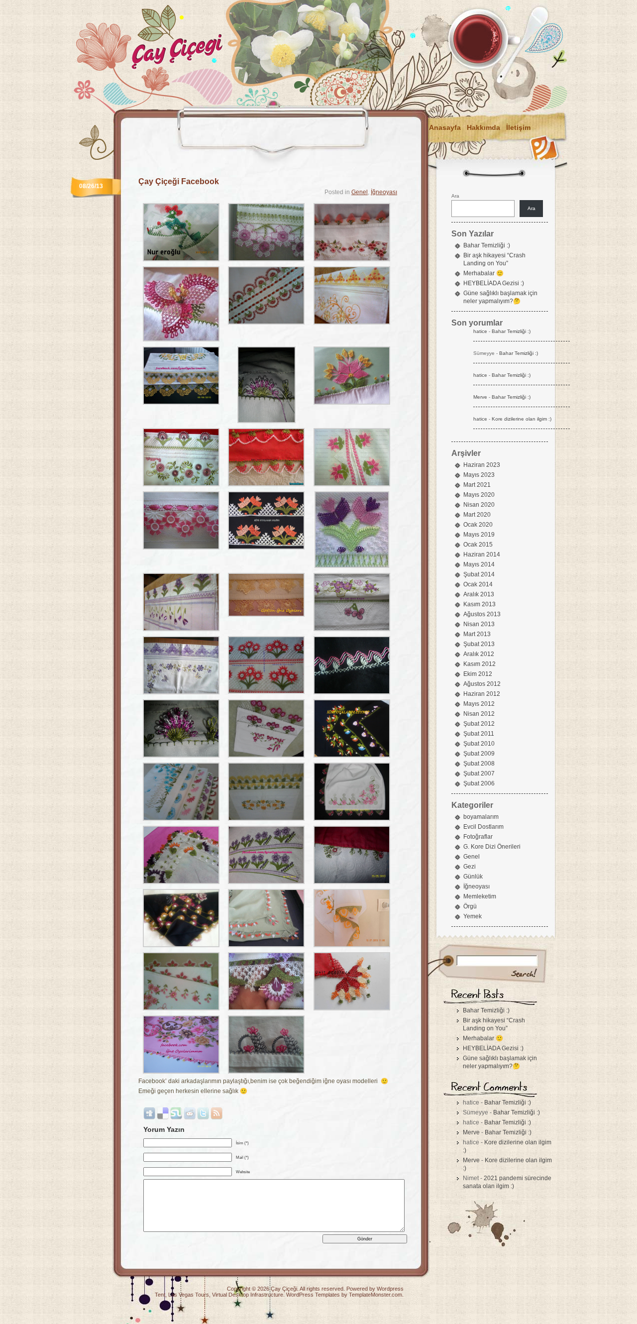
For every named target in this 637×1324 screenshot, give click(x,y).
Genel (359, 192)
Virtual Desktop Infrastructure (247, 1295)
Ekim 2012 (477, 673)
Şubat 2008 (479, 763)
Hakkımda (483, 127)
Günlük (473, 876)
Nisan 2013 (479, 624)
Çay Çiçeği (284, 1289)
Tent (160, 1295)
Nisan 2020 (479, 504)
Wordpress (390, 1289)
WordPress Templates (313, 1295)
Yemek (472, 916)
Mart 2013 (477, 634)
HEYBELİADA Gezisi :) (493, 283)
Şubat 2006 (479, 783)
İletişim (518, 127)
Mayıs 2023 (479, 474)
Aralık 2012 (478, 654)
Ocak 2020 (478, 524)
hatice (480, 331)
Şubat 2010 (479, 743)
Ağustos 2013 (482, 614)
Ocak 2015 (478, 544)
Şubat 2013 (479, 644)
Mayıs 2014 (479, 564)
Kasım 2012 (479, 664)
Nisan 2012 (479, 713)
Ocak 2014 (478, 584)
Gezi (469, 866)
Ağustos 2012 (482, 683)
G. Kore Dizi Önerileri (492, 846)
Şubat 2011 (478, 733)
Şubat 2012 (479, 723)
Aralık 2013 (478, 594)
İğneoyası (384, 192)
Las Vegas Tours (188, 1295)
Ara (455, 196)
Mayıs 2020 (479, 494)
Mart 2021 (477, 484)
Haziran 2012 (481, 693)
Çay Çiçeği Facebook (178, 181)
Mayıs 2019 (479, 534)
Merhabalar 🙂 (483, 273)
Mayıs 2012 (479, 703)
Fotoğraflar (478, 836)
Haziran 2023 (481, 464)
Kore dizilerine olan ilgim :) (521, 419)
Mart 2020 (477, 514)
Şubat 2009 (479, 753)
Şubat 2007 (479, 773)
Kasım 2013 (479, 604)
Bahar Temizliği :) (486, 245)
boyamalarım (481, 816)
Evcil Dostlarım (483, 826)
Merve (480, 397)
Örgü (470, 906)
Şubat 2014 (479, 574)
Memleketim (479, 896)
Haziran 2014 (481, 554)
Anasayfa (445, 127)
